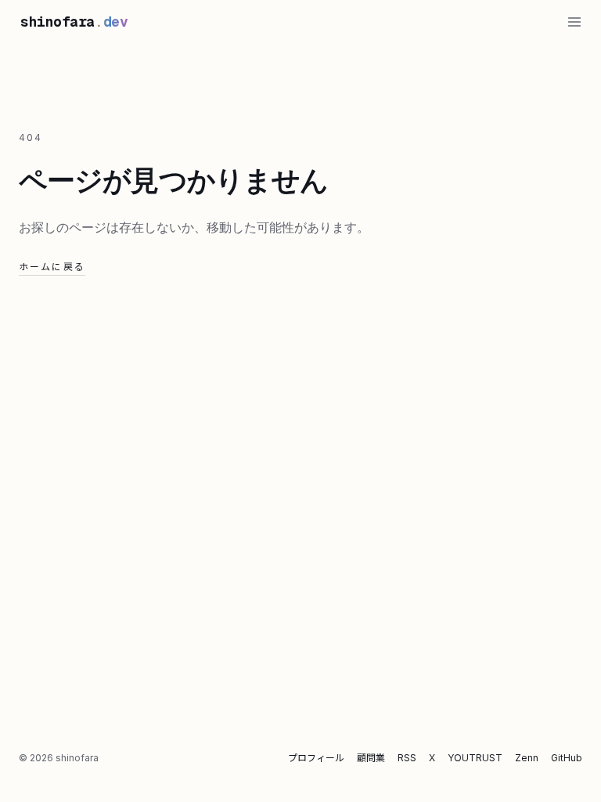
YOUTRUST (475, 758)
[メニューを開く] (574, 22)
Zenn (526, 758)
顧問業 (371, 758)
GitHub (566, 758)
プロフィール (316, 758)
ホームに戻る (52, 267)
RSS (407, 758)
